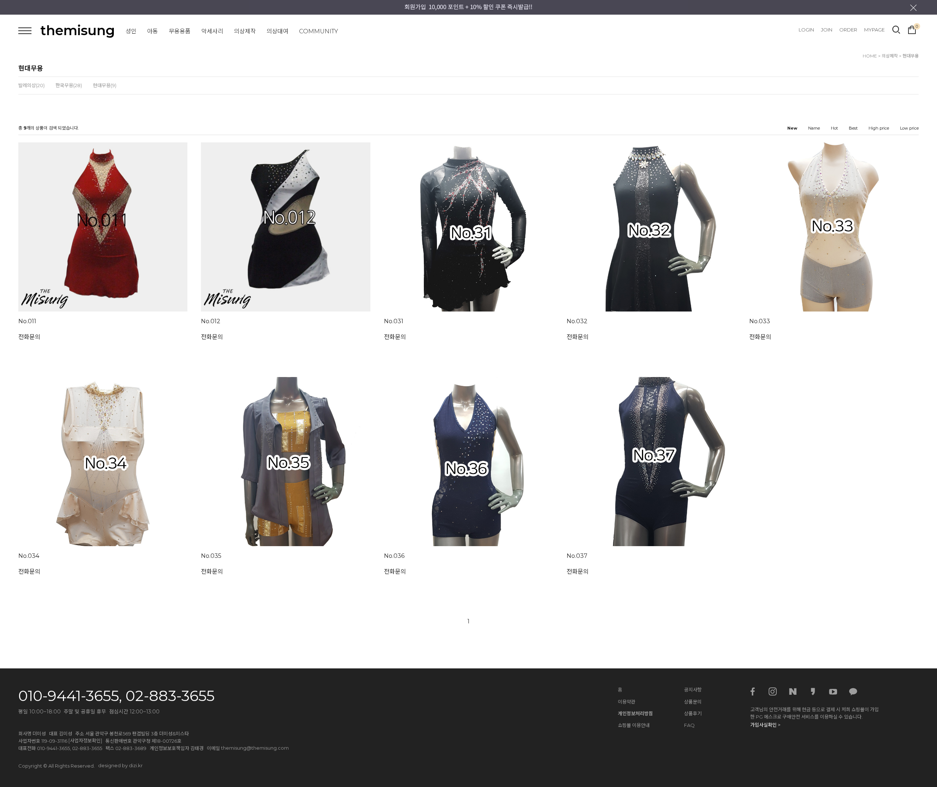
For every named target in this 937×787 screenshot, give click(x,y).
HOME (870, 56)
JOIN (826, 30)
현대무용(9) (104, 85)
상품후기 (693, 713)
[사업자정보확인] (85, 740)
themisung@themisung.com (255, 748)
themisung (77, 30)
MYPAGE (874, 30)
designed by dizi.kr (120, 765)
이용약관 (626, 702)
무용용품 (180, 31)
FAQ (689, 725)
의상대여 (277, 31)
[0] (912, 29)
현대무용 (911, 56)
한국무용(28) (69, 85)
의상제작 (245, 31)
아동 (152, 31)
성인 (131, 31)
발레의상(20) (31, 85)
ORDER (848, 30)
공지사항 (693, 690)
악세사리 (212, 31)
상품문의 (693, 702)
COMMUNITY (318, 31)
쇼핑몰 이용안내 (634, 725)
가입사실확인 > (765, 725)
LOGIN (806, 30)
